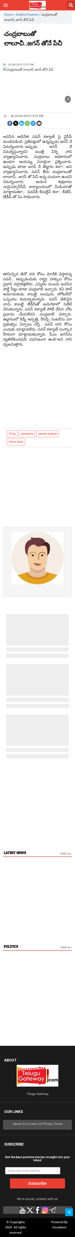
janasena (27, 434)
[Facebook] (9, 123)
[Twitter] (15, 123)
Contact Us (34, 1124)
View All (66, 853)
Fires (12, 434)
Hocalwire (59, 1227)
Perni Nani (16, 442)
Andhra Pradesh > (28, 15)
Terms (58, 1124)
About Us (19, 1124)
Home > (10, 15)
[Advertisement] (27, 53)
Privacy (48, 1124)
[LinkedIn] (21, 123)
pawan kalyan (47, 434)
